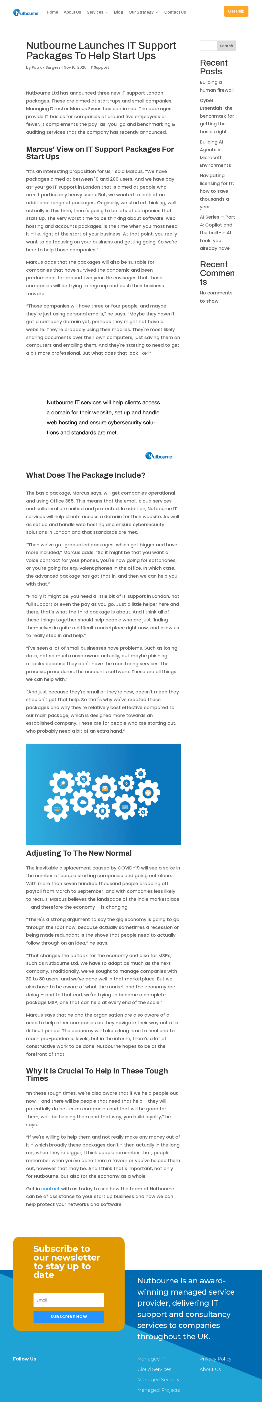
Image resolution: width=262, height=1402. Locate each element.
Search (226, 45)
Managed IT (151, 1359)
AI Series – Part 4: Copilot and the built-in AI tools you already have (217, 232)
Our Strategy (141, 12)
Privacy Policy (216, 1359)
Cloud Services (154, 1369)
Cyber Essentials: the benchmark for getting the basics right (217, 116)
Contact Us (175, 12)
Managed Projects (158, 1390)
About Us (72, 12)
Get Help (236, 11)
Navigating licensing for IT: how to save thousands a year (217, 191)
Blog (118, 12)
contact (51, 1188)
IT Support (99, 67)
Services (95, 12)
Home (52, 12)
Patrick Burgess (46, 67)
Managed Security (158, 1380)
